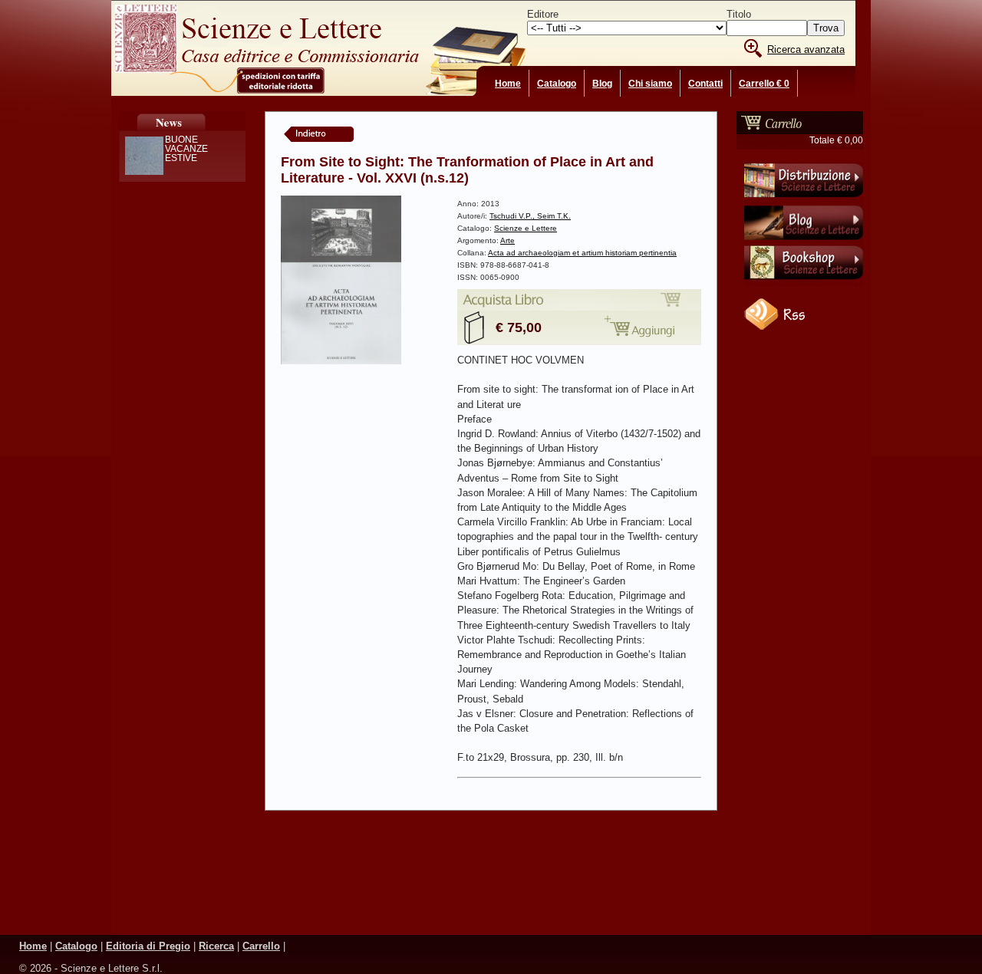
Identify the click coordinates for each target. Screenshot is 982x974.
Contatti (705, 83)
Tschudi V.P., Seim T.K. (530, 216)
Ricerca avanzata (806, 49)
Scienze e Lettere (525, 228)
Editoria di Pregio (148, 946)
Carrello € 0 (764, 83)
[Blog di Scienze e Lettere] (803, 241)
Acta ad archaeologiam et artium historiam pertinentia (582, 252)
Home (508, 83)
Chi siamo (650, 83)
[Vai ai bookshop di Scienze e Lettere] (803, 283)
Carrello (261, 946)
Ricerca (216, 946)
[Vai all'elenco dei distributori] (803, 200)
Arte (507, 240)
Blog (602, 83)
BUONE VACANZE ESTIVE (186, 149)
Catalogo (556, 83)
